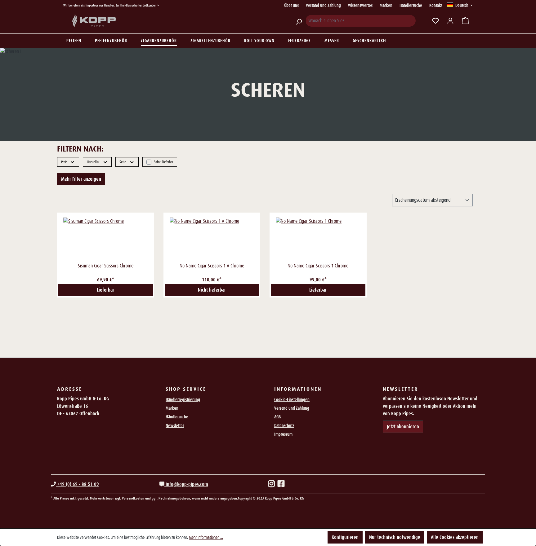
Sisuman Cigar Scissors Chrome (105, 266)
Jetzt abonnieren (403, 426)
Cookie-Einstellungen (292, 399)
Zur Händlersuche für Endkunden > (137, 5)
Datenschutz (284, 425)
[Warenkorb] (465, 21)
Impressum (283, 434)
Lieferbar (105, 290)
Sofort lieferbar (163, 161)
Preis (64, 162)
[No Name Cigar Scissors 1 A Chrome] (212, 239)
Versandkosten (133, 498)
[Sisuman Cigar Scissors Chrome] (105, 239)
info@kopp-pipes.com (186, 484)
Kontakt (435, 5)
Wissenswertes (360, 5)
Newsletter (175, 425)
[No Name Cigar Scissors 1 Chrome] (318, 239)
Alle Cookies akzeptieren (455, 537)
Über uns (291, 5)
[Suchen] (299, 21)
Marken (386, 5)
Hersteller (93, 162)
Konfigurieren (345, 537)
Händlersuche (411, 5)
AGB (277, 416)
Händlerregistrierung (183, 399)
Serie (122, 162)
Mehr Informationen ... (206, 537)
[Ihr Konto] (450, 21)
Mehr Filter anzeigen (81, 179)
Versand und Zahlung (323, 5)
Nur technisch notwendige (394, 537)
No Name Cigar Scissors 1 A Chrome (212, 266)
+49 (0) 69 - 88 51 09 (77, 484)
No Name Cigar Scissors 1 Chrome (318, 266)
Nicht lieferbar (212, 290)
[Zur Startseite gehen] (94, 21)
